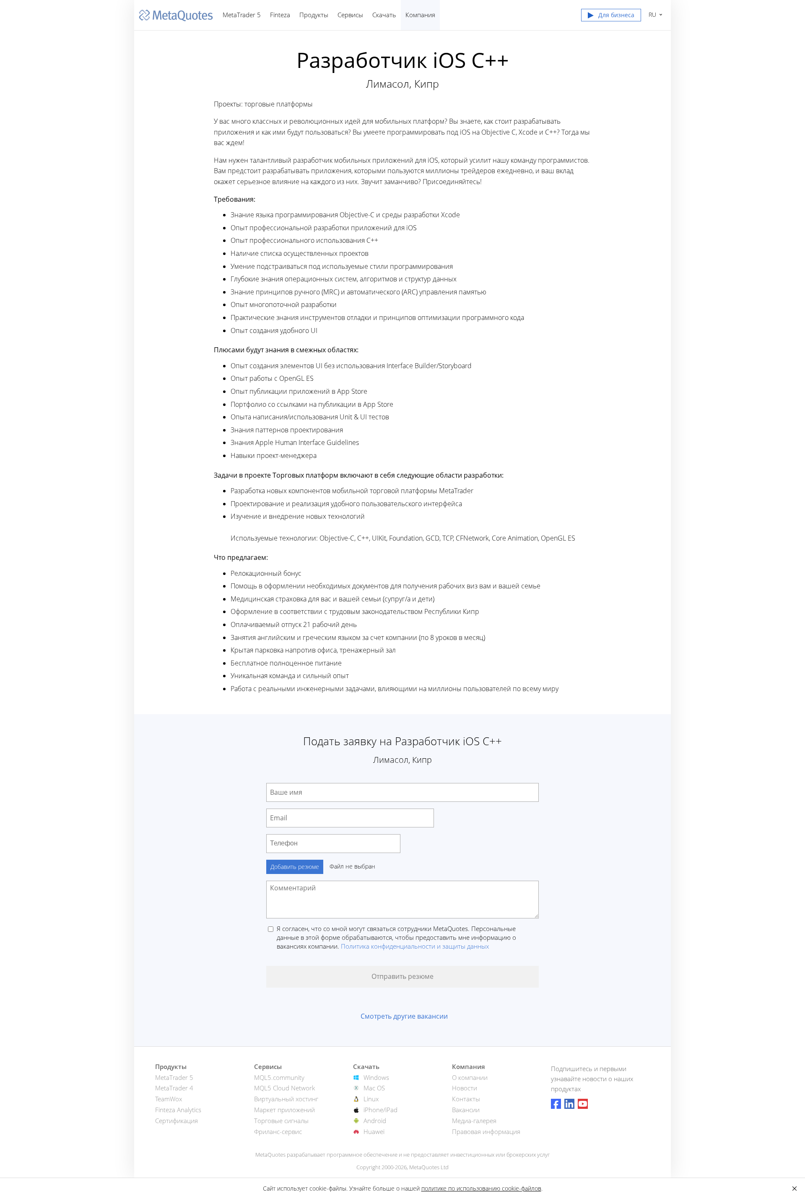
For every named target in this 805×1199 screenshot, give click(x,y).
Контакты (466, 1099)
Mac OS (374, 1088)
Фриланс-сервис (278, 1131)
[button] (611, 17)
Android (375, 1120)
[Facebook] (556, 1104)
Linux (371, 1099)
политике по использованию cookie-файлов (481, 1188)
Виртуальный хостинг (286, 1099)
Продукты (313, 14)
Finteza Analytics (178, 1109)
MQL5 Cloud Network (284, 1088)
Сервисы (350, 14)
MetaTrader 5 (242, 14)
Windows (376, 1077)
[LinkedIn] (569, 1104)
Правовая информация (486, 1131)
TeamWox (168, 1099)
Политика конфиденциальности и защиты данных (415, 946)
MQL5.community (279, 1077)
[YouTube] (583, 1104)
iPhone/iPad (380, 1109)
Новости (464, 1088)
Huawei (374, 1131)
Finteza (280, 14)
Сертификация (176, 1120)
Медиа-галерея (474, 1120)
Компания (420, 14)
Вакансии (466, 1109)
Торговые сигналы (281, 1120)
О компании (470, 1077)
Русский (651, 14)
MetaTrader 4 (174, 1088)
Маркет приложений (284, 1109)
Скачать (384, 14)
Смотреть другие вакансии (404, 1016)
